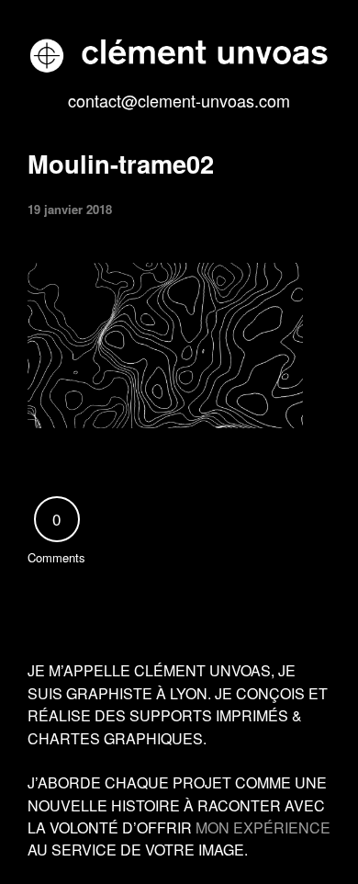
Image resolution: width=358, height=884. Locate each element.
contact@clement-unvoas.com (179, 100)
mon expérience (263, 827)
